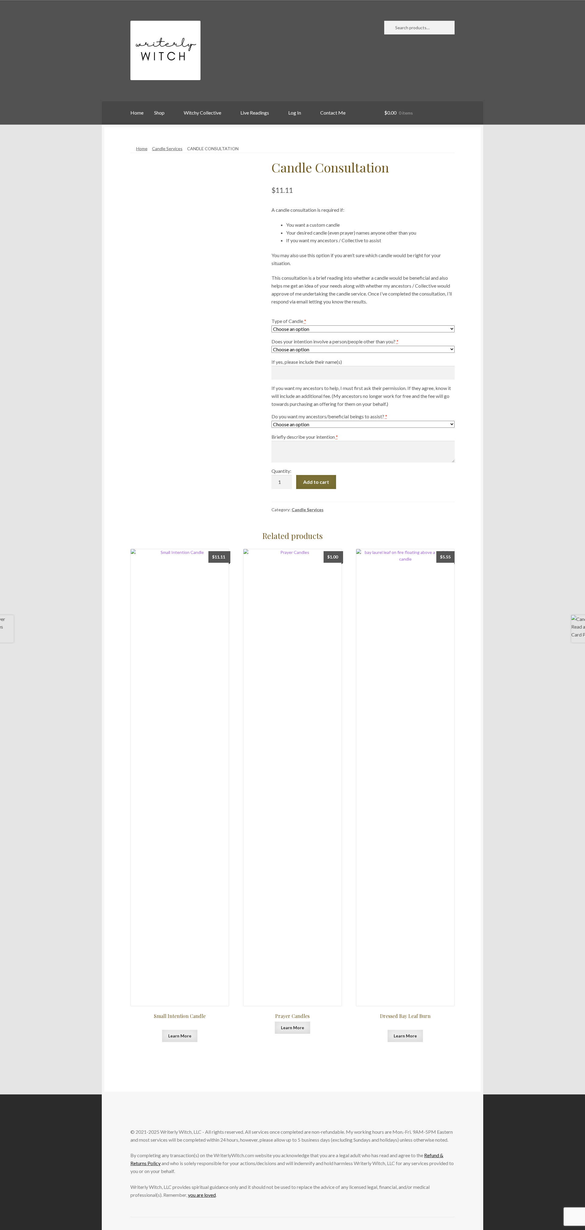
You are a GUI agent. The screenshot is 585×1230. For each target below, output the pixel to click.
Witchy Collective (202, 112)
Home (137, 112)
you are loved (202, 1195)
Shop (159, 112)
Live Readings (254, 112)
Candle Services (167, 148)
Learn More (179, 1035)
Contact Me (333, 112)
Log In (294, 112)
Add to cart (316, 482)
